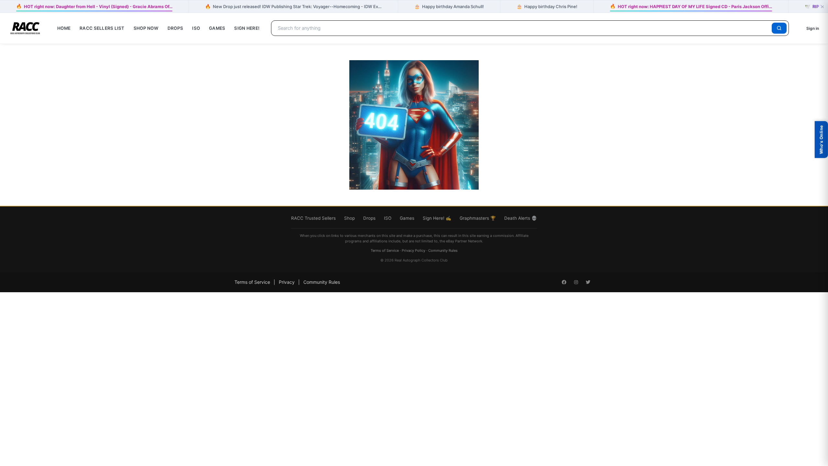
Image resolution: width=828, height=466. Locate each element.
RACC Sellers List (102, 28)
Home (64, 28)
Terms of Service (385, 250)
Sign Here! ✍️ (437, 218)
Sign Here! (246, 28)
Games (217, 28)
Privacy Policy (413, 250)
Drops (175, 28)
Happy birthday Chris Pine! (547, 6)
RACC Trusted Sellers (313, 218)
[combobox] (522, 28)
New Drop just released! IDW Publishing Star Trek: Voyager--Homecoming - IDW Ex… (293, 6)
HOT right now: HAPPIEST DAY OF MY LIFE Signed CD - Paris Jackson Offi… (691, 6)
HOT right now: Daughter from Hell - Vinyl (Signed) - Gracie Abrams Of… (94, 6)
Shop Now (146, 28)
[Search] (779, 28)
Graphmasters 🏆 (478, 218)
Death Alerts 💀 (520, 218)
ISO (196, 28)
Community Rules (443, 250)
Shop (349, 218)
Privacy (287, 282)
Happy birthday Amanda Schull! (449, 6)
